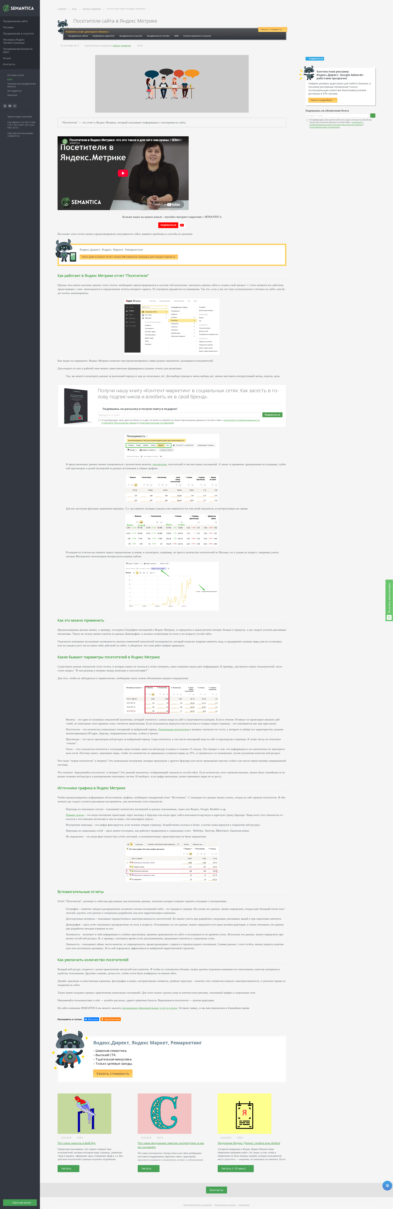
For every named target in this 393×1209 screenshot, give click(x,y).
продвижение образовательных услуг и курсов (149, 1008)
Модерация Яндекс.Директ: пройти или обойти (249, 1143)
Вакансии (12, 95)
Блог (10, 79)
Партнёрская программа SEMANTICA (20, 134)
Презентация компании (19, 116)
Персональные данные (225, 1205)
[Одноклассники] (110, 1019)
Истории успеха (15, 75)
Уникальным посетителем (173, 729)
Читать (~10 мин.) (233, 1168)
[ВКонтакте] (91, 1019)
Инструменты (14, 90)
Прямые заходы (75, 815)
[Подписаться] (372, 115)
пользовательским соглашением (156, 422)
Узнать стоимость (112, 1073)
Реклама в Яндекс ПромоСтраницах (14, 41)
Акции (7, 58)
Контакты (216, 1190)
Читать (66, 1168)
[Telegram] (15, 106)
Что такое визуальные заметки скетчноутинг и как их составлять (171, 1145)
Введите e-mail (109, 415)
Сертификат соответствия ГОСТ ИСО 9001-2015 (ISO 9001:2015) (21, 125)
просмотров (160, 464)
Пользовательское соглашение (197, 1205)
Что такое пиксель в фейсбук (76, 1143)
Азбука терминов (122, 45)
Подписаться (272, 414)
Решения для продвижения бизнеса (21, 85)
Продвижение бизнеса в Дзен (18, 50)
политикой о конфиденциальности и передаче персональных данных (336, 123)
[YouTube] (10, 106)
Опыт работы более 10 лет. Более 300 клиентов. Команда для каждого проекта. (129, 256)
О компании (243, 1205)
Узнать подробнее (322, 100)
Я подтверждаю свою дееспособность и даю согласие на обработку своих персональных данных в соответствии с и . (181, 421)
